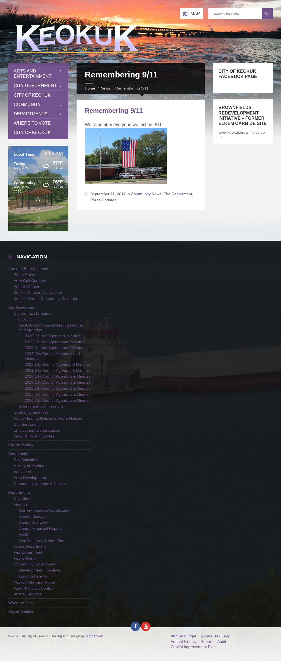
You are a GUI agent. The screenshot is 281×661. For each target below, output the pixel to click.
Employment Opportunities (37, 430)
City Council (24, 319)
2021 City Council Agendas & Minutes (57, 370)
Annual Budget (32, 516)
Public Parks (24, 274)
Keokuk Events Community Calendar (45, 298)
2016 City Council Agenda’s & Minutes (58, 400)
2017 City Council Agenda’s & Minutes (58, 394)
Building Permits (33, 576)
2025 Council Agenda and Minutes (54, 342)
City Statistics (25, 460)
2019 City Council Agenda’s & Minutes (58, 382)
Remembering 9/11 (114, 110)
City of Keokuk (32, 95)
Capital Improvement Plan (41, 540)
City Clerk (22, 498)
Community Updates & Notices (40, 483)
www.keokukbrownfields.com (241, 134)
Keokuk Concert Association (38, 292)
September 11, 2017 (108, 194)
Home (90, 88)
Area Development (30, 477)
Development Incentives (40, 570)
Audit (23, 534)
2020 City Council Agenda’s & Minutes (58, 376)
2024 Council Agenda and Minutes (54, 347)
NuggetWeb (94, 636)
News (105, 88)
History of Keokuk (29, 466)
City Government (35, 85)
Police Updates (103, 200)
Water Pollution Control (34, 588)
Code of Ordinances (31, 412)
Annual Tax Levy (33, 522)
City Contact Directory (33, 313)
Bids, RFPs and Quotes (34, 436)
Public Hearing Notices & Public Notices (48, 418)
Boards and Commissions (41, 406)
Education (22, 471)
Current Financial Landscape (44, 510)
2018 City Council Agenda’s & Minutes (58, 388)
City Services (25, 424)
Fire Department (178, 194)
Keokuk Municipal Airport (35, 582)
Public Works (25, 558)
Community (27, 104)
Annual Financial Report (40, 528)
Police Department (30, 546)
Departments (30, 113)
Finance (21, 504)
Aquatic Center (27, 287)
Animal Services (27, 594)
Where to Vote (32, 123)
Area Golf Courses (30, 280)
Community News (146, 194)
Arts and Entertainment (33, 74)
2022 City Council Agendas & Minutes (57, 364)
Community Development (36, 564)
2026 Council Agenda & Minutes (52, 336)
